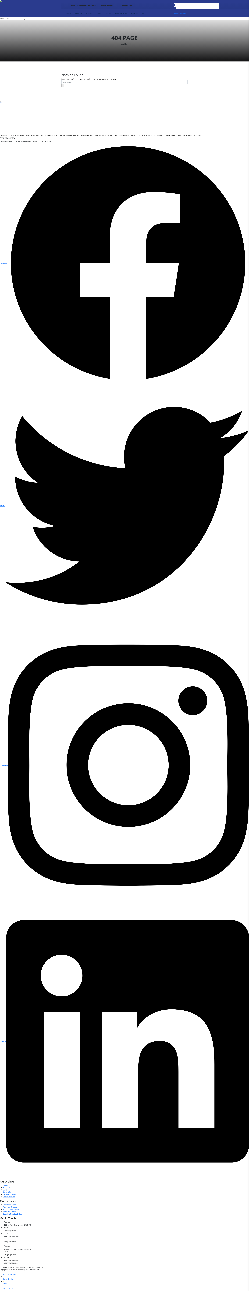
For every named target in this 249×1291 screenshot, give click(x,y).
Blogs (99, 13)
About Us (78, 13)
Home (68, 13)
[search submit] (24, 19)
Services (88, 13)
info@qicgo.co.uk (107, 5)
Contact (108, 13)
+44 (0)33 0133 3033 (125, 5)
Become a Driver (121, 13)
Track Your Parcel (137, 13)
